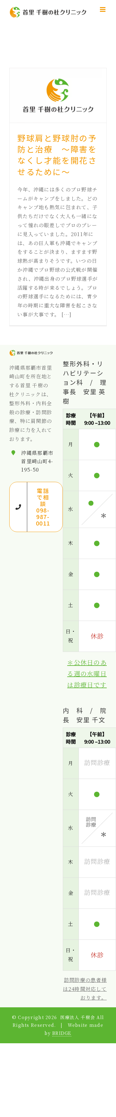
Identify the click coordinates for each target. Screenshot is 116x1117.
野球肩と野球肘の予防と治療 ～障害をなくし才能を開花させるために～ (57, 154)
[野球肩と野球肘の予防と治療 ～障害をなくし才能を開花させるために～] (58, 95)
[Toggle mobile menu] (103, 9)
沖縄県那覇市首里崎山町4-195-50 (37, 461)
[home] (31, 353)
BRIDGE (61, 1033)
